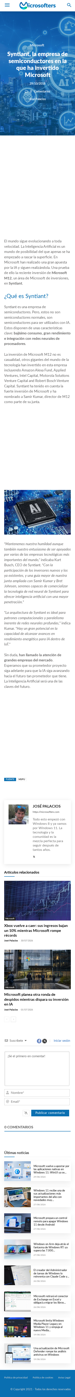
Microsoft (37, 45)
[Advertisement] (37, 197)
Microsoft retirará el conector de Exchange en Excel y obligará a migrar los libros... (51, 1299)
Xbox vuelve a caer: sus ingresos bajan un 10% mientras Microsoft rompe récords (36, 930)
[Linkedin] (54, 149)
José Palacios (37, 99)
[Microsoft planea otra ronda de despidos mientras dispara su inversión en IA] (37, 969)
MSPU (22, 779)
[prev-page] (6, 1019)
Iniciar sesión (61, 1040)
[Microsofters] (38, 6)
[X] (34, 149)
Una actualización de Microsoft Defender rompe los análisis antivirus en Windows (51, 1351)
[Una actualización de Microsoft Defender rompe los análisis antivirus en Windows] (17, 1353)
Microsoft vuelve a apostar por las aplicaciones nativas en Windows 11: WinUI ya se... (51, 1169)
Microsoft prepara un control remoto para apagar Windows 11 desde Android (51, 1221)
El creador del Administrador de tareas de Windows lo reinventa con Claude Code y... (51, 1273)
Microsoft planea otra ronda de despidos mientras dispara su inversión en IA (36, 999)
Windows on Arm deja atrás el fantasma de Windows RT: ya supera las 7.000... (51, 1247)
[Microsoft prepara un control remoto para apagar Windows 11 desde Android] (17, 1223)
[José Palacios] (19, 832)
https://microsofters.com (46, 812)
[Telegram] (63, 149)
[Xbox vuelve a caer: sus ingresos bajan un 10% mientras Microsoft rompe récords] (37, 901)
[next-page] (13, 1019)
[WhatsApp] (44, 149)
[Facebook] (25, 149)
